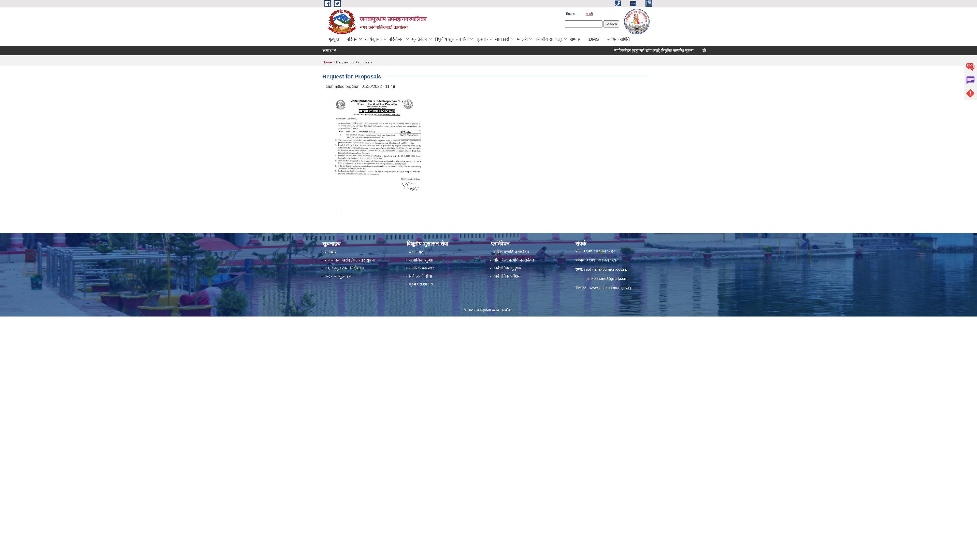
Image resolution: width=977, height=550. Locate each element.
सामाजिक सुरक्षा (421, 260)
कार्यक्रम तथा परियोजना (385, 39)
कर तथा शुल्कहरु (338, 276)
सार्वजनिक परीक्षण (506, 276)
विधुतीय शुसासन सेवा (452, 39)
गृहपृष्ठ (334, 39)
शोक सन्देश (690, 50)
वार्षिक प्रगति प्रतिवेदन (511, 252)
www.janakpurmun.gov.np (611, 287)
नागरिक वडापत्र (421, 268)
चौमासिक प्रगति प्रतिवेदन (513, 260)
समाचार (330, 252)
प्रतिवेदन (419, 39)
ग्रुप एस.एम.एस (421, 284)
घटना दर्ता (417, 252)
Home (327, 62)
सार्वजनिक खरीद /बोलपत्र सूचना (350, 260)
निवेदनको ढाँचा (420, 276)
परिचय (352, 39)
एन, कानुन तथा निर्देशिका (344, 268)
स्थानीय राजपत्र (548, 39)
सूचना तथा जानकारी (492, 39)
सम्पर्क (575, 39)
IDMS (593, 39)
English (571, 14)
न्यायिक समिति (618, 39)
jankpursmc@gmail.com (607, 278)
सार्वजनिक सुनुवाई (507, 268)
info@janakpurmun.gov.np (605, 269)
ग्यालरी (522, 39)
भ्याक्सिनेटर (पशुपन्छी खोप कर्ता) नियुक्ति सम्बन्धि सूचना (633, 50)
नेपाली (589, 14)
